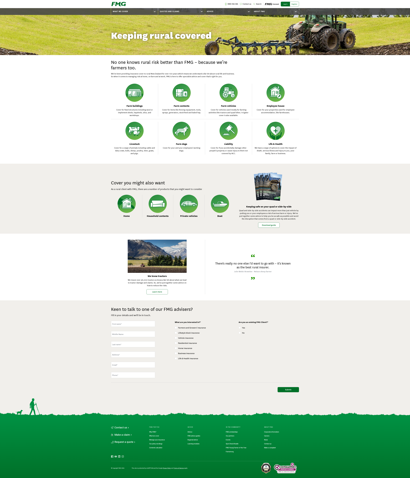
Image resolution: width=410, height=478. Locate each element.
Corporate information (271, 432)
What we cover (120, 11)
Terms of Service (179, 468)
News (266, 440)
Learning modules (193, 444)
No (243, 333)
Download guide (269, 225)
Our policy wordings (155, 444)
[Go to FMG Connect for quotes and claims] (273, 4)
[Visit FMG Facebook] (112, 456)
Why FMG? (152, 432)
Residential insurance (187, 343)
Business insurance (186, 353)
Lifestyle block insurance (189, 333)
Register (294, 4)
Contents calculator (155, 448)
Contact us (120, 427)
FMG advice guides (194, 436)
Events (228, 440)
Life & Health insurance (188, 358)
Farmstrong (230, 452)
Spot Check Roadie (232, 444)
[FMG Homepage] (118, 4)
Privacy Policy (167, 468)
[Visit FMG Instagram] (123, 456)
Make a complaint (270, 448)
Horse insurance (185, 348)
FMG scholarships (232, 432)
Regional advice (193, 440)
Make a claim (122, 434)
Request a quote (123, 442)
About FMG (259, 11)
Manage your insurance (157, 440)
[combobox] (133, 355)
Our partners (230, 436)
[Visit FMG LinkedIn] (119, 456)
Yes (243, 328)
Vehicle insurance (185, 338)
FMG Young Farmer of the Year (236, 448)
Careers (266, 436)
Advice (210, 11)
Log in (285, 4)
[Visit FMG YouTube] (116, 456)
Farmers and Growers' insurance (192, 328)
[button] (134, 11)
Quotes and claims (169, 11)
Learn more (157, 292)
